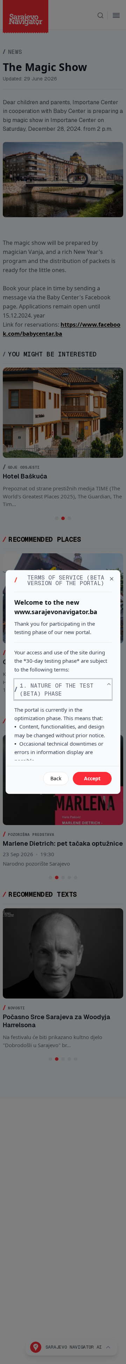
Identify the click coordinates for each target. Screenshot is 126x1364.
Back (55, 778)
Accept (92, 778)
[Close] (111, 579)
